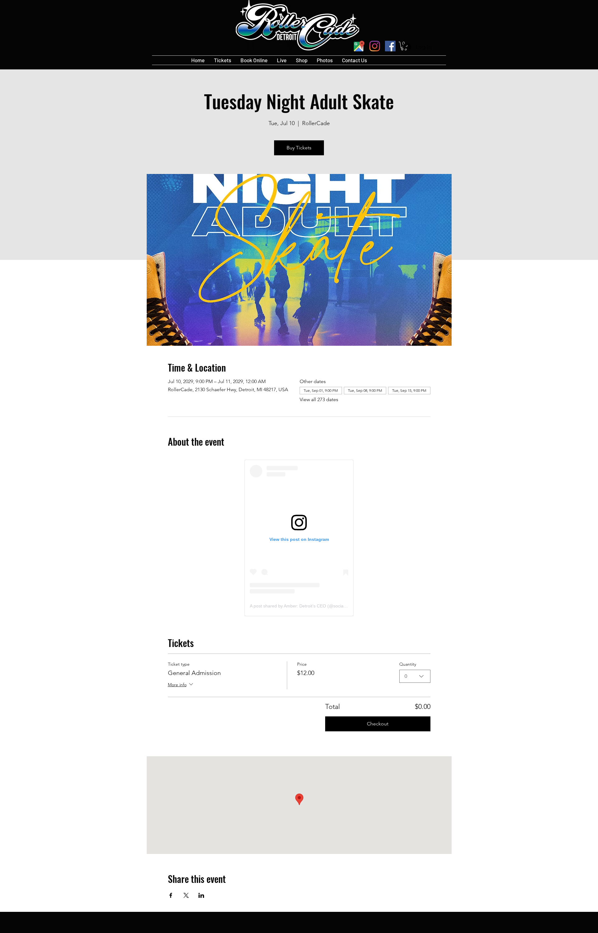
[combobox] (414, 676)
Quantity (407, 664)
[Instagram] (374, 46)
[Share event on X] (186, 895)
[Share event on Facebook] (171, 895)
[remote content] (299, 538)
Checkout (377, 724)
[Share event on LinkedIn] (201, 895)
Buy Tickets (299, 148)
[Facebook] (390, 46)
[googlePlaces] (359, 46)
